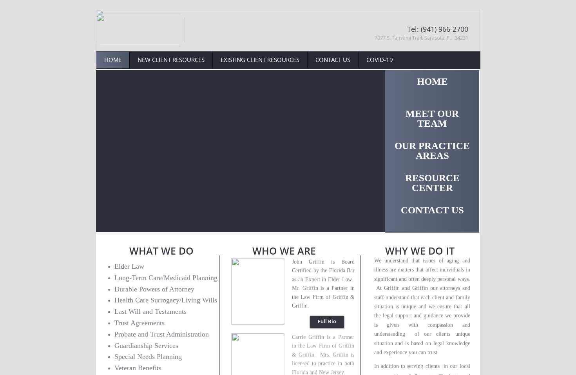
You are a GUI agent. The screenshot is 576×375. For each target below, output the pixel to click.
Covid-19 (379, 60)
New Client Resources (171, 60)
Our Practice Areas (432, 150)
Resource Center (432, 183)
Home (112, 60)
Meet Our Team (432, 118)
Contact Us (332, 60)
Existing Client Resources (260, 60)
